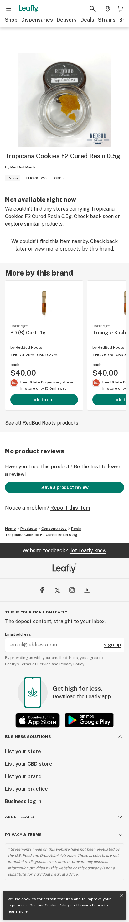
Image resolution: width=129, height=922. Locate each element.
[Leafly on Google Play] (89, 720)
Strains (107, 20)
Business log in (23, 801)
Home (10, 528)
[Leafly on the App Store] (37, 720)
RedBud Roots (23, 167)
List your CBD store (28, 764)
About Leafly (20, 817)
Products (28, 528)
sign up (112, 645)
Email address (18, 634)
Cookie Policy (57, 905)
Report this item (70, 508)
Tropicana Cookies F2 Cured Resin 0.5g (41, 535)
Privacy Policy (90, 905)
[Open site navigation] (9, 8)
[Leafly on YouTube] (87, 590)
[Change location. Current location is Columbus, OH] (107, 8)
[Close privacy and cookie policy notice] (121, 895)
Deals (87, 20)
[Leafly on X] (56, 590)
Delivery (67, 20)
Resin (76, 528)
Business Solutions (28, 736)
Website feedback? (64, 551)
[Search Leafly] (92, 8)
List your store (23, 751)
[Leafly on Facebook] (41, 590)
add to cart (44, 399)
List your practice (26, 789)
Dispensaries (37, 20)
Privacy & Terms (23, 834)
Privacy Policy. (72, 664)
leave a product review (64, 487)
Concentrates (54, 528)
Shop (11, 20)
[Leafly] (28, 8)
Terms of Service (35, 664)
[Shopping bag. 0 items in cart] (120, 8)
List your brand (23, 776)
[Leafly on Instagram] (72, 590)
